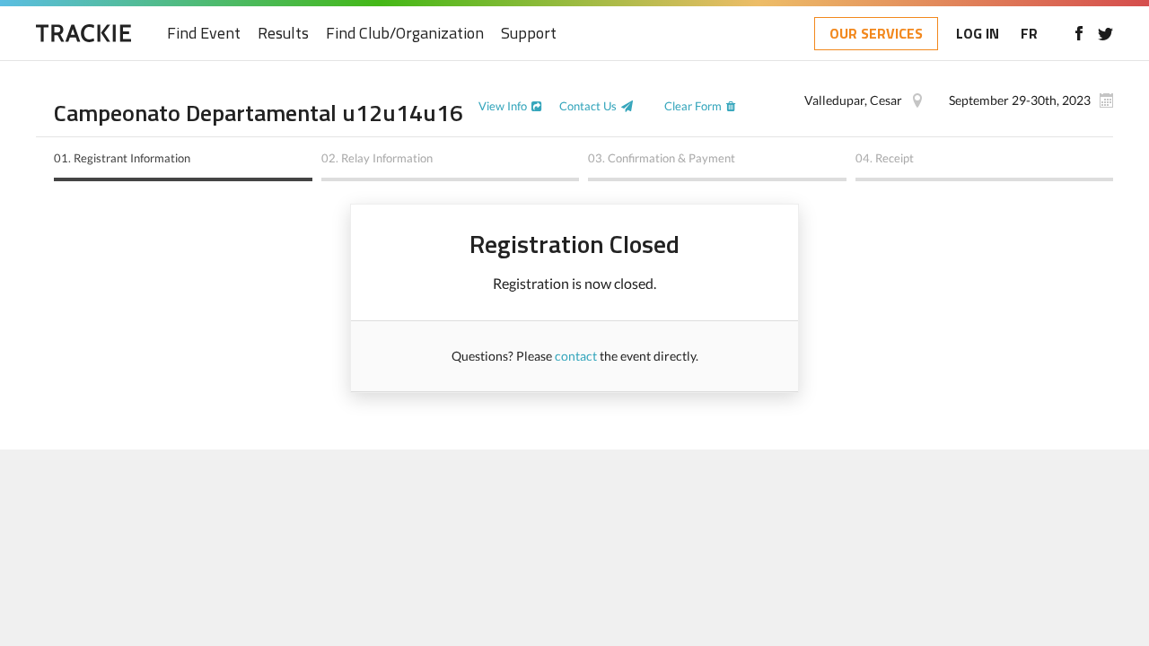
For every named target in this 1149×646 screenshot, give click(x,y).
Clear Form (693, 106)
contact (576, 355)
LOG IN (977, 33)
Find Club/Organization (405, 33)
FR (1029, 33)
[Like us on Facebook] (1078, 33)
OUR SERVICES (876, 33)
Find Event (204, 33)
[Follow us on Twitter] (1105, 33)
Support (529, 33)
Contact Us (588, 106)
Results (283, 33)
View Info (502, 106)
